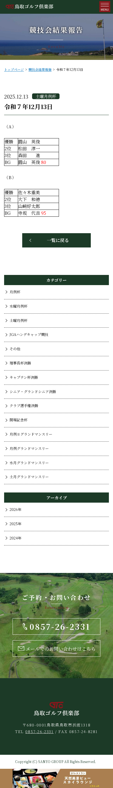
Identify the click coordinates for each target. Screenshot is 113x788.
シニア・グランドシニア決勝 (33, 391)
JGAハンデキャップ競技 (29, 334)
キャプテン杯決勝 (24, 377)
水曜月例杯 (18, 306)
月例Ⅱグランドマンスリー (31, 434)
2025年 (15, 523)
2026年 (15, 509)
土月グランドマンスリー (29, 476)
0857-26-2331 (39, 731)
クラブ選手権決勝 (24, 405)
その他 (15, 348)
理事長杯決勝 (20, 363)
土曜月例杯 (18, 320)
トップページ (14, 69)
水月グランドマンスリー (29, 462)
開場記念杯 (18, 419)
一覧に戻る (58, 240)
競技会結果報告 (40, 69)
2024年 (15, 538)
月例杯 (15, 291)
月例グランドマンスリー (29, 448)
